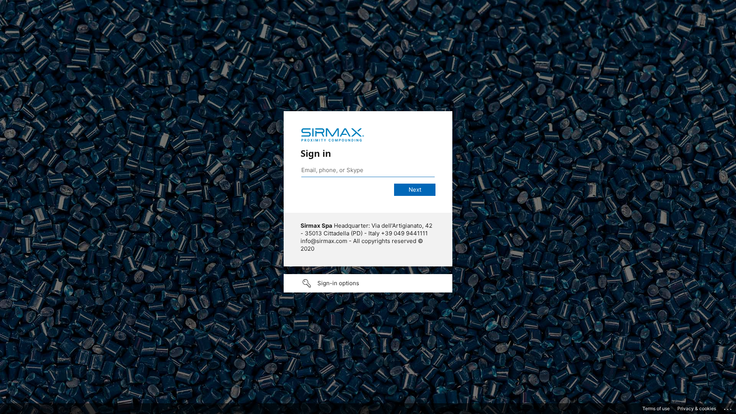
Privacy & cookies (696, 408)
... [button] (728, 407)
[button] (368, 283)
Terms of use (656, 408)
